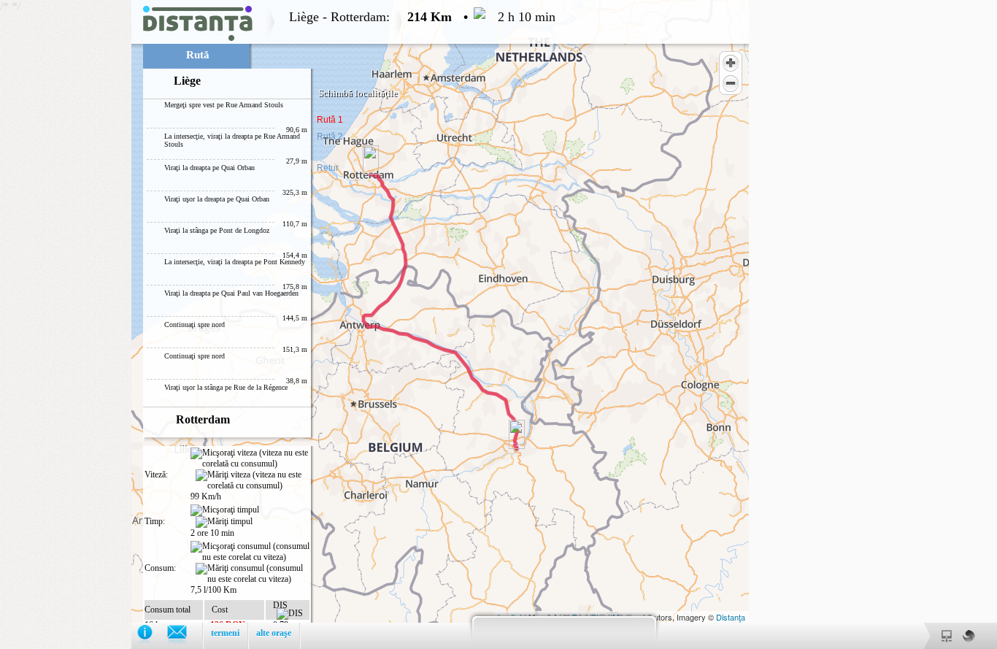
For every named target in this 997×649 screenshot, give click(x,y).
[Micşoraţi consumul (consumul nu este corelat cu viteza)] (249, 552)
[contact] (184, 635)
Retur (328, 168)
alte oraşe (273, 633)
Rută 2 (330, 136)
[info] (152, 635)
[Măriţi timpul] (224, 522)
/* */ (277, 324)
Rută (197, 55)
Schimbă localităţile (358, 93)
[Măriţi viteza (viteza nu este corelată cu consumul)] (252, 480)
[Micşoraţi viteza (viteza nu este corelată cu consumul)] (249, 458)
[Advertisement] (65, 219)
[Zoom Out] (730, 83)
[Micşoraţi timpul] (224, 510)
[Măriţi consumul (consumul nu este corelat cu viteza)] (252, 574)
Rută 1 (330, 120)
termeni (225, 633)
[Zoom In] (730, 63)
